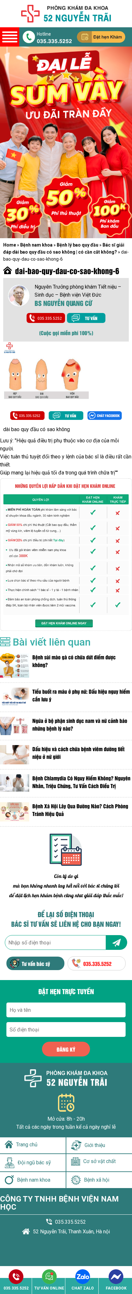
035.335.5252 (54, 40)
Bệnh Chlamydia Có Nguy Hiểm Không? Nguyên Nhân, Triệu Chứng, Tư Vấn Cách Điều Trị (81, 781)
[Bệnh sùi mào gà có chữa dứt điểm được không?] (14, 665)
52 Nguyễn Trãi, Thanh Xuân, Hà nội (71, 1232)
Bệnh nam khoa (36, 245)
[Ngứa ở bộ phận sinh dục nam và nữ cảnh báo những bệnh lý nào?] (14, 726)
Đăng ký (66, 1049)
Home (9, 245)
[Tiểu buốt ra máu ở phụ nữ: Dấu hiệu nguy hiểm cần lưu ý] (14, 697)
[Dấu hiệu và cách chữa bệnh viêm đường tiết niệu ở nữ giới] (14, 754)
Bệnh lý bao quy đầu (77, 245)
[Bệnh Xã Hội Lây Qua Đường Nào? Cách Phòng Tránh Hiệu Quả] (14, 811)
